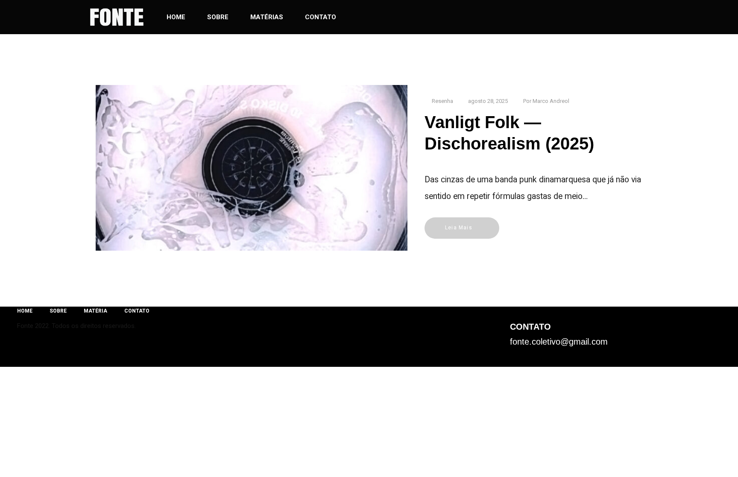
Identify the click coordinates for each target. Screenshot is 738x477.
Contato (320, 17)
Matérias (266, 17)
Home (176, 17)
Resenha (442, 101)
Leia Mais (458, 228)
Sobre (217, 17)
